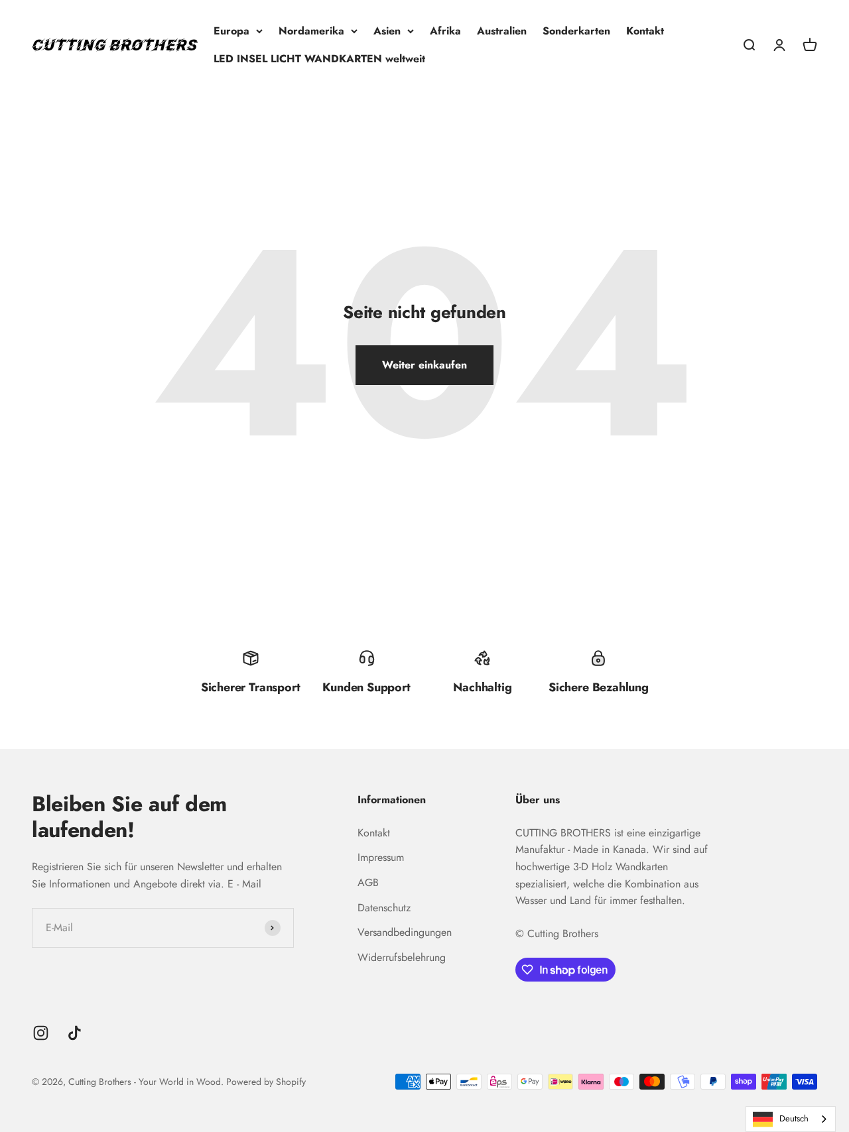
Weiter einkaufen (424, 364)
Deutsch (794, 1118)
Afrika (445, 30)
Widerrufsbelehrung (402, 957)
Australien (502, 30)
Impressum (381, 857)
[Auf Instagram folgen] (41, 1033)
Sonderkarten (576, 30)
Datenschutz (384, 907)
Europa (231, 30)
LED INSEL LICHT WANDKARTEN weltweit (319, 58)
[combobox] (791, 1119)
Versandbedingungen (405, 932)
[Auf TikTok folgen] (75, 1033)
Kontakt (645, 30)
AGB (368, 882)
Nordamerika (311, 30)
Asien (387, 30)
